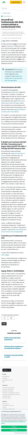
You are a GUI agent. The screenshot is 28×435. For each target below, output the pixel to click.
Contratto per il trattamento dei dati (11, 38)
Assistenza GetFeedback (8, 389)
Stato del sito (5, 403)
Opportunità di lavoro (7, 380)
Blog (3, 381)
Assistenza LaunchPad (7, 391)
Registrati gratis (16, 2)
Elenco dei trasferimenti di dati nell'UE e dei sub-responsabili (13, 78)
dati (11, 46)
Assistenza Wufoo (6, 396)
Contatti (4, 407)
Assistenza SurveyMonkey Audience (10, 392)
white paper (15, 103)
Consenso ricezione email (8, 409)
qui (24, 184)
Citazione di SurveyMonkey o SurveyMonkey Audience (13, 347)
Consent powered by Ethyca (19, 433)
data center (15, 92)
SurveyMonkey (5, 376)
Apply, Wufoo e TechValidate (10, 41)
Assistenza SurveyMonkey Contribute (11, 394)
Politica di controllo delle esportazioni (12, 339)
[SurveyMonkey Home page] (3, 2)
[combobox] (6, 370)
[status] (14, 75)
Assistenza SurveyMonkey (8, 387)
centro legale (5, 255)
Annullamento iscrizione (8, 405)
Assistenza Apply (6, 398)
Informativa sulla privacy (11, 421)
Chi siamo (4, 378)
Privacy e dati (6, 13)
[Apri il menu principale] (24, 2)
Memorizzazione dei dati (8, 29)
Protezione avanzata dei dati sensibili (13, 356)
